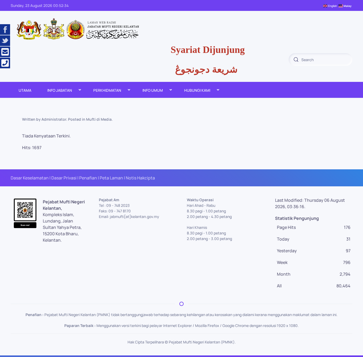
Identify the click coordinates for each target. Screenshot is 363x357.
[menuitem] (25, 90)
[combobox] (320, 59)
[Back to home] (77, 29)
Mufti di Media (99, 119)
